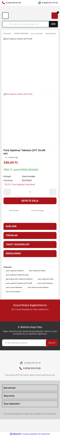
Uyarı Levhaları (28, 176)
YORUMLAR (12, 235)
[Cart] (54, 15)
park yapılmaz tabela (37, 271)
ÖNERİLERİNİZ (13, 253)
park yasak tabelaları (14, 287)
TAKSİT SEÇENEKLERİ (17, 244)
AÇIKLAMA (11, 226)
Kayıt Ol (52, 343)
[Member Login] (5, 15)
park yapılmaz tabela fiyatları (17, 275)
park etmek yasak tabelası (38, 287)
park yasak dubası (13, 292)
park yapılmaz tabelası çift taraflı (19, 283)
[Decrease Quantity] (7, 192)
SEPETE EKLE (30, 200)
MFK (5, 153)
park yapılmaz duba (45, 279)
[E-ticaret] (29, 434)
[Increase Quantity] (53, 192)
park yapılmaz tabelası (15, 271)
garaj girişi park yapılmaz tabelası (19, 279)
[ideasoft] (15, 434)
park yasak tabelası (45, 283)
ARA (53, 24)
